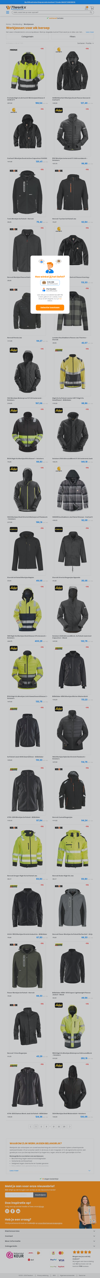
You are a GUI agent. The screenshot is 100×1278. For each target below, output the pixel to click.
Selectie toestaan (50, 307)
